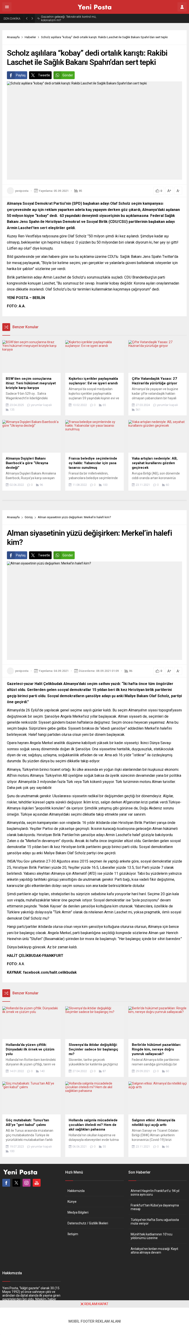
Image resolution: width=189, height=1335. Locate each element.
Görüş (29, 517)
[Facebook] (6, 1183)
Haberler (30, 37)
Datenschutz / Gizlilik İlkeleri (88, 1223)
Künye (72, 1201)
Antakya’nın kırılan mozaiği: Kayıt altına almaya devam (154, 1250)
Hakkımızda (76, 1191)
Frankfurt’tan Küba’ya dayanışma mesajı (155, 1207)
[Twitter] (16, 1183)
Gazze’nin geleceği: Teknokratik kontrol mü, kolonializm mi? (68, 18)
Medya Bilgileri (78, 1212)
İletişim (73, 1234)
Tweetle (44, 75)
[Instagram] (26, 1183)
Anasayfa (13, 37)
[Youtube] (37, 1183)
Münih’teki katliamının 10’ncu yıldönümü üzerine (151, 1236)
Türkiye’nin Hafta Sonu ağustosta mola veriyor (155, 1221)
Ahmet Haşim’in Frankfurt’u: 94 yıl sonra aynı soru (155, 1192)
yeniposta (21, 191)
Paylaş (21, 75)
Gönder (67, 75)
